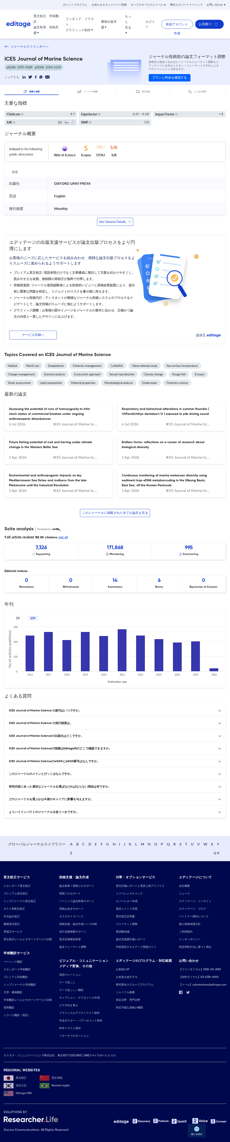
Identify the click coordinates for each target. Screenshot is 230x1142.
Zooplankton (56, 365)
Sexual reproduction (122, 374)
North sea (32, 365)
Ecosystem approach (87, 374)
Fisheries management (87, 365)
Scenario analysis (54, 374)
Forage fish (179, 374)
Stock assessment (19, 383)
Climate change (153, 374)
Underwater (149, 383)
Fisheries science (177, 383)
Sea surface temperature (182, 365)
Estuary (200, 374)
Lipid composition (51, 383)
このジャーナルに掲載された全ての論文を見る (115, 513)
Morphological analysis (118, 383)
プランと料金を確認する (169, 77)
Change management (21, 374)
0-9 (216, 853)
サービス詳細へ (33, 335)
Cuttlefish (117, 365)
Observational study (144, 365)
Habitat (12, 365)
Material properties (83, 383)
